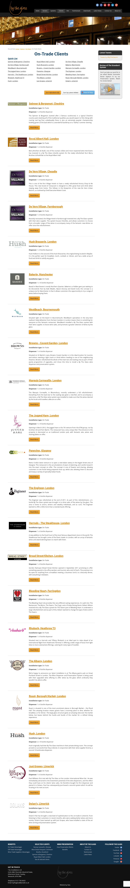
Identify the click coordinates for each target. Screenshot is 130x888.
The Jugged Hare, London (17, 71)
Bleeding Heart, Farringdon (75, 74)
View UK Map (88, 92)
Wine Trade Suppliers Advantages (19, 852)
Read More (34, 127)
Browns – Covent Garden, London (49, 68)
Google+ (116, 861)
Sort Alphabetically (52, 92)
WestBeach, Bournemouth (17, 68)
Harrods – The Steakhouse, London (20, 74)
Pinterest (116, 859)
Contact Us (108, 11)
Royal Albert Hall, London (46, 62)
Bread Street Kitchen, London (47, 74)
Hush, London (13, 81)
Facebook (116, 850)
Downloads (87, 11)
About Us (118, 11)
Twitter (117, 847)
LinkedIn (116, 856)
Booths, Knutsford (42, 852)
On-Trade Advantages (15, 847)
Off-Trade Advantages (15, 849)
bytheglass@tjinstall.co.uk (20, 883)
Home (37, 11)
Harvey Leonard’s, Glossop (42, 847)
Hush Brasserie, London (45, 65)
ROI (68, 11)
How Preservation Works (65, 847)
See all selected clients (42, 859)
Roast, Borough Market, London (77, 78)
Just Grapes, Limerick (44, 81)
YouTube (116, 853)
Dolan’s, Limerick (72, 81)
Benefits (65, 849)
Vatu (68, 885)
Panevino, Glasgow (43, 71)
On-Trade (28, 49)
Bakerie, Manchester (73, 65)
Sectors (45, 11)
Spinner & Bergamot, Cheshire (19, 62)
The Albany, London (44, 78)
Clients (61, 11)
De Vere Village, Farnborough (18, 65)
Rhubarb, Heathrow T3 (16, 78)
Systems (53, 11)
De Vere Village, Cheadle (74, 62)
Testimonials (76, 11)
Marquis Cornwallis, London (76, 68)
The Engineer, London (73, 71)
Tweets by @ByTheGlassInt (109, 57)
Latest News (97, 11)
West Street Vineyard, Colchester (42, 849)
